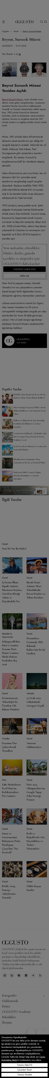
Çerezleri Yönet (24, 1069)
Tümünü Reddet (24, 1074)
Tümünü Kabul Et (24, 1065)
